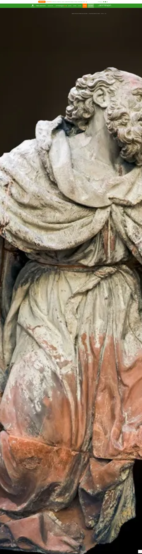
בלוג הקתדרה (58, 1)
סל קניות (48, 1)
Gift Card (54, 1)
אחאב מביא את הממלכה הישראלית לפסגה (79, 13)
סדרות (102, 13)
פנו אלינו (75, 1)
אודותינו (63, 1)
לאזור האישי (41, 1)
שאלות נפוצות (80, 1)
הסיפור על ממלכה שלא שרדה (94, 13)
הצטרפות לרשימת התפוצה (69, 1)
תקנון (84, 1)
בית (105, 13)
